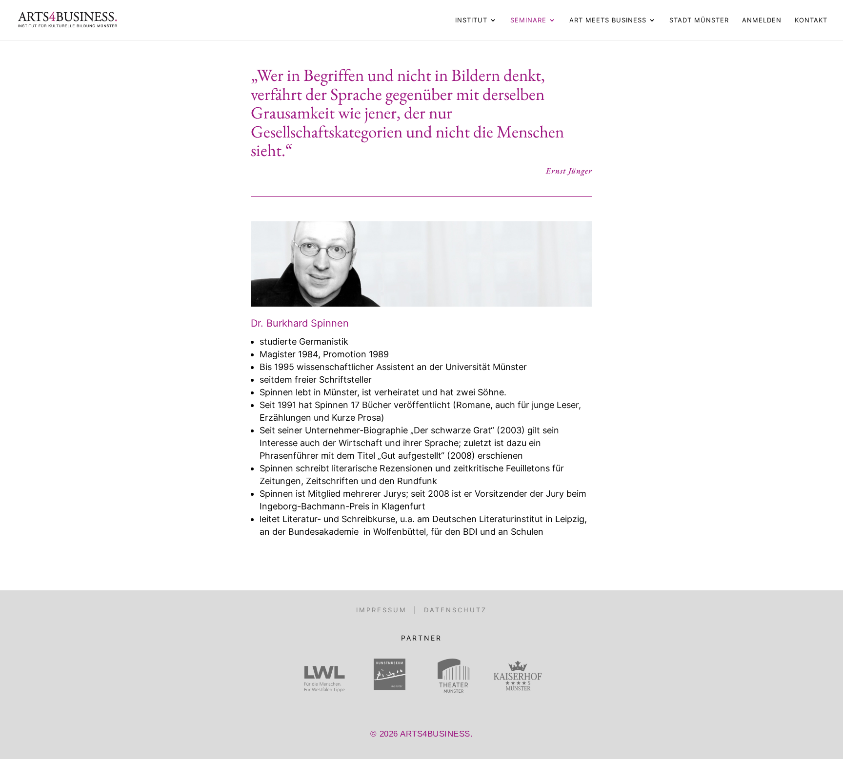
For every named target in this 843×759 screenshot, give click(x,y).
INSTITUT (471, 20)
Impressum (381, 610)
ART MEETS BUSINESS (607, 20)
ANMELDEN (762, 20)
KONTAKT (811, 20)
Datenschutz (455, 610)
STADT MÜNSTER (699, 20)
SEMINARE (528, 20)
